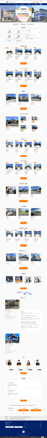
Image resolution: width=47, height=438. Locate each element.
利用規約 (22, 433)
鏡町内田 (26, 417)
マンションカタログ (18, 433)
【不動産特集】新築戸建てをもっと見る (23, 63)
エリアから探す (15, 4)
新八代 (11, 419)
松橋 (22, 419)
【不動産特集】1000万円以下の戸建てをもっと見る (23, 201)
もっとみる (23, 288)
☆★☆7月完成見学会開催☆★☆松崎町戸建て (12, 384)
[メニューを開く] (40, 4)
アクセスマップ (25, 425)
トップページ (25, 422)
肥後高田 (14, 419)
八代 (10, 419)
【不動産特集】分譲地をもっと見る (23, 222)
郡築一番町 (24, 417)
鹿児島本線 (11, 418)
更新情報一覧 (23, 400)
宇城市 (15, 416)
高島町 (19, 417)
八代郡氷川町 (30, 35)
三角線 (24, 418)
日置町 (28, 417)
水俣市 (28, 35)
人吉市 (33, 35)
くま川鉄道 (22, 418)
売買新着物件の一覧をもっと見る (23, 108)
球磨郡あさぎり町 (26, 416)
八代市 (26, 35)
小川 (18, 419)
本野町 (21, 417)
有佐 (16, 419)
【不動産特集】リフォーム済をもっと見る (23, 85)
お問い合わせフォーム (23, 410)
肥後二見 (25, 419)
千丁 (15, 419)
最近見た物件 (19, 40)
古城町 (16, 417)
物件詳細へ (9, 386)
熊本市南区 (29, 416)
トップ (9, 4)
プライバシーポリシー (26, 433)
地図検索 (10, 32)
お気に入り (10, 40)
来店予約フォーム (36, 410)
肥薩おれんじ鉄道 (14, 418)
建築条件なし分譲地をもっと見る (23, 245)
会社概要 (29, 4)
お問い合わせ (36, 4)
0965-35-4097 (11, 410)
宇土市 (35, 35)
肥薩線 (17, 418)
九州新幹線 (19, 418)
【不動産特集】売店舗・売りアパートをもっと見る (23, 268)
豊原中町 (15, 417)
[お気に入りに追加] (12, 48)
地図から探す (22, 4)
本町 (18, 417)
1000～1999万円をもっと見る (23, 178)
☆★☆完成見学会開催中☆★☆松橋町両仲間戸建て (13, 393)
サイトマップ (30, 433)
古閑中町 (11, 417)
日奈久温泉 (20, 419)
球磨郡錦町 (23, 416)
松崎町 (12, 417)
